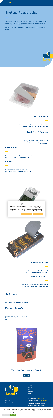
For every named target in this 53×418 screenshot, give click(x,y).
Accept (38, 213)
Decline (26, 213)
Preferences (15, 213)
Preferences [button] (38, 210)
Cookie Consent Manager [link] (14, 203)
